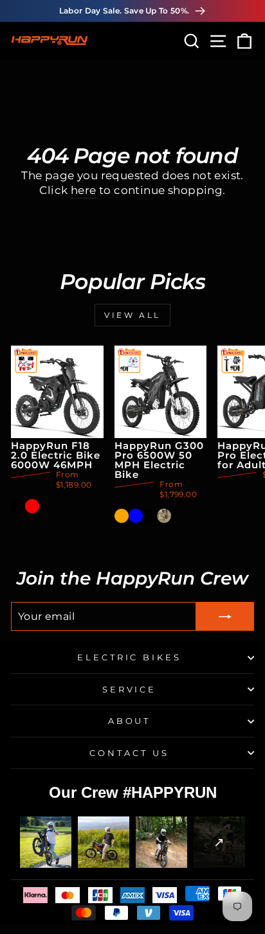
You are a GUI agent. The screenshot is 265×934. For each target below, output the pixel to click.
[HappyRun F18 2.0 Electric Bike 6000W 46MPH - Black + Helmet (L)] (46, 506)
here (83, 190)
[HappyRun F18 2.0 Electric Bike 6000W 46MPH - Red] (32, 506)
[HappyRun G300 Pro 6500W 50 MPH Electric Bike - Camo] (164, 516)
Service (129, 689)
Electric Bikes (129, 657)
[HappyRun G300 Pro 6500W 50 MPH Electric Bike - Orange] (121, 516)
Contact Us (129, 753)
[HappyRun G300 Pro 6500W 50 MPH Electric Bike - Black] (150, 516)
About (129, 721)
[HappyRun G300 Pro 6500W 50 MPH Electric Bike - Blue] (136, 516)
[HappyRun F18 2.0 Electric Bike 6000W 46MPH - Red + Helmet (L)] (60, 506)
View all (132, 315)
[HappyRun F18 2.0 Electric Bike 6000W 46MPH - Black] (18, 506)
